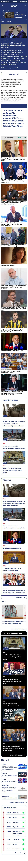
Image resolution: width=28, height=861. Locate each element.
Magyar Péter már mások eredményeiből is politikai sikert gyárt (12, 681)
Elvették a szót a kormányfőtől (12, 548)
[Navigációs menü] (2, 5)
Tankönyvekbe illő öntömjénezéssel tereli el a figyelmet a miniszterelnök (14, 592)
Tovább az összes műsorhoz (16, 802)
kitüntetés (3, 40)
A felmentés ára (7, 726)
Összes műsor (19, 852)
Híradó (4, 764)
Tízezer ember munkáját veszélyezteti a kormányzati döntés (14, 447)
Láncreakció (5, 796)
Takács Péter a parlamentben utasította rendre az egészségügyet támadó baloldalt (13, 748)
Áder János (12, 40)
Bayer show (5, 785)
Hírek (4, 419)
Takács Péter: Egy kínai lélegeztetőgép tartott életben (12, 705)
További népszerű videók (18, 629)
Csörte (4, 779)
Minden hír (19, 597)
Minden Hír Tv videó (16, 755)
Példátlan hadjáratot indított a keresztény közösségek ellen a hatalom (12, 470)
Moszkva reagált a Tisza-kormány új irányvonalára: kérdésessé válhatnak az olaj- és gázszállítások (20, 18)
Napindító (16, 822)
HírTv (2, 21)
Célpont (4, 773)
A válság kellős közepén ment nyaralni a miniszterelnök (12, 569)
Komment (5, 588)
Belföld (9, 21)
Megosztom (12, 74)
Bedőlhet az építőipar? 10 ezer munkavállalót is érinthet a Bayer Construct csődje (14, 622)
